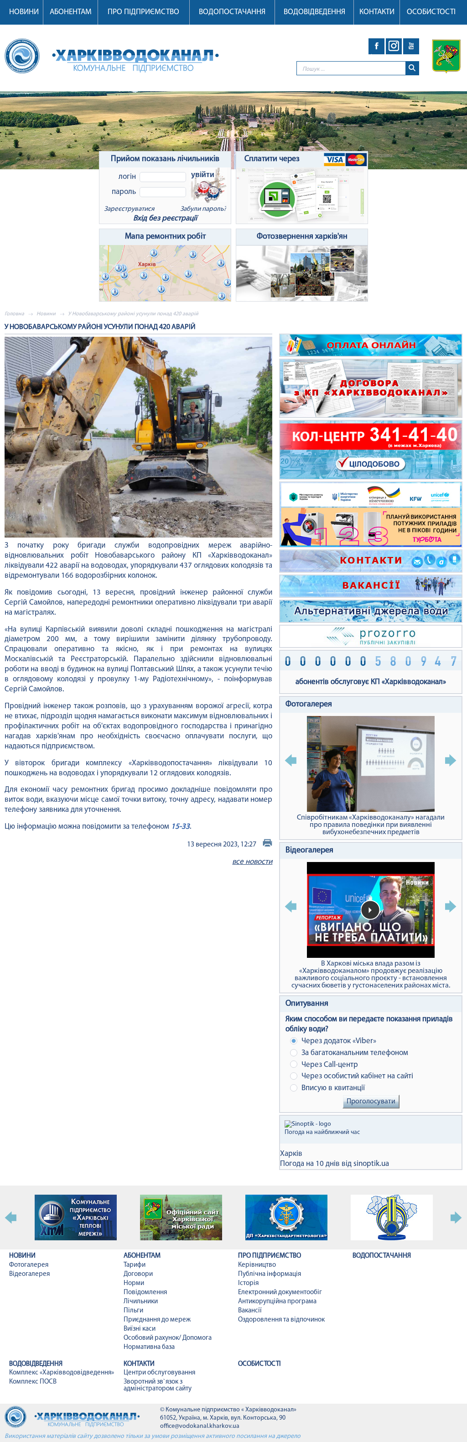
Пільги (133, 1310)
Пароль (124, 192)
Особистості (431, 12)
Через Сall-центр (329, 1065)
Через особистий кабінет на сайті (356, 1076)
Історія (248, 1283)
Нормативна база (149, 1347)
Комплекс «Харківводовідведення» (61, 1372)
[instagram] (394, 46)
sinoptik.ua (371, 1164)
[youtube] (411, 46)
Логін (127, 177)
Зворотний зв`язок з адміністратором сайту (158, 1385)
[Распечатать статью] (267, 844)
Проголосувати (371, 1101)
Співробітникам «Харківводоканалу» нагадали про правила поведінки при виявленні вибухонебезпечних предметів (371, 825)
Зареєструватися (129, 209)
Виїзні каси (140, 1329)
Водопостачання (232, 12)
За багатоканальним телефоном (354, 1053)
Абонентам (71, 12)
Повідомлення (145, 1292)
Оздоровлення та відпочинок (281, 1320)
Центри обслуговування (159, 1372)
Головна (14, 314)
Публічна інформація (269, 1274)
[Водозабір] (233, 130)
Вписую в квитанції (332, 1088)
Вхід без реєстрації (165, 218)
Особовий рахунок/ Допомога (168, 1338)
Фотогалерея (308, 704)
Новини (24, 12)
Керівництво (257, 1265)
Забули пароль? (203, 209)
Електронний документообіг (280, 1292)
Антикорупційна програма (277, 1301)
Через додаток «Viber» (338, 1041)
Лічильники (141, 1301)
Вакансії (250, 1310)
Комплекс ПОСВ (33, 1382)
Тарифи (134, 1265)
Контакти (376, 12)
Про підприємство (143, 12)
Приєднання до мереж (157, 1320)
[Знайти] (412, 68)
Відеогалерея (309, 850)
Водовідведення (314, 12)
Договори (138, 1274)
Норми (134, 1283)
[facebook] (376, 46)
